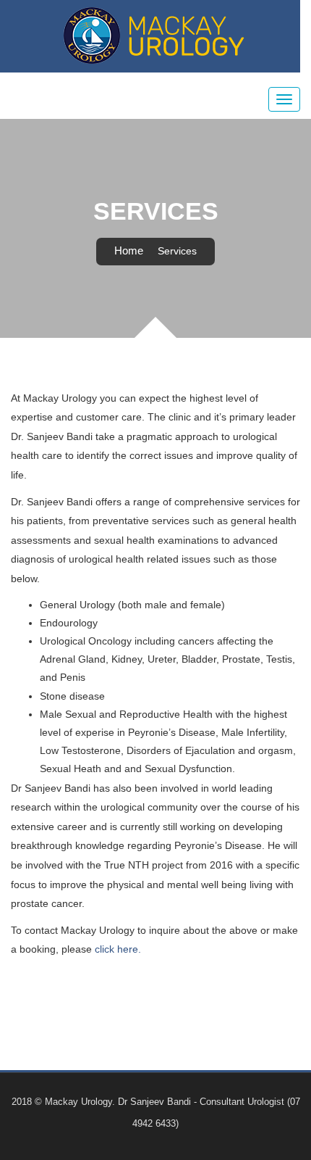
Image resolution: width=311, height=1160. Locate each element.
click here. (118, 949)
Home (128, 250)
